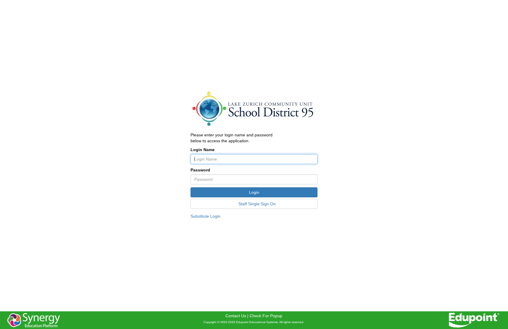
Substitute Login (205, 216)
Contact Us (235, 315)
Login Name (202, 149)
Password (200, 170)
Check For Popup (266, 315)
